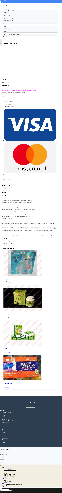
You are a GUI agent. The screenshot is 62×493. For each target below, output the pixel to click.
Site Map (3, 432)
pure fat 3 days (8, 383)
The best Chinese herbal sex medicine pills (12, 34)
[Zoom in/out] (0, 459)
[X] (2, 2)
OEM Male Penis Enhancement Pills (10, 21)
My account (5, 36)
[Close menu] (0, 465)
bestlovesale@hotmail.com (30, 407)
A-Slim (6, 348)
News (3, 483)
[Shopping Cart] (1, 40)
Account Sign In (4, 426)
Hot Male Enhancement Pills (9, 10)
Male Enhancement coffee (9, 18)
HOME (4, 7)
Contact (5, 31)
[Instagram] (3, 2)
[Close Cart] (1, 452)
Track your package (7, 29)
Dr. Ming (7, 314)
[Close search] (1, 488)
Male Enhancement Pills (8, 20)
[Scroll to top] (1, 457)
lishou (6, 279)
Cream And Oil (6, 12)
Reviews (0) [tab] (5, 182)
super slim (12, 179)
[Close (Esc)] (3, 459)
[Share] (2, 459)
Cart (3, 37)
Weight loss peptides (8, 15)
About (3, 478)
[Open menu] (1, 45)
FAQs (5, 28)
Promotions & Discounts (6, 430)
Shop (4, 23)
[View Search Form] (1, 42)
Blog (5, 26)
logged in (8, 245)
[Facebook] (1, 2)
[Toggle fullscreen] (1, 459)
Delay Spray (6, 13)
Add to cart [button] (7, 282)
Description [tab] (5, 181)
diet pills (5, 17)
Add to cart (3, 96)
